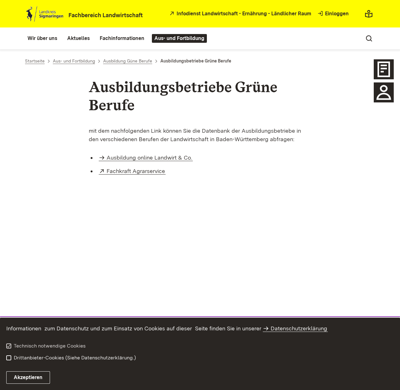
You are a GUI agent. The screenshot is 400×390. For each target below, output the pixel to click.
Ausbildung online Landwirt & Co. (149, 157)
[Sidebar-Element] (384, 69)
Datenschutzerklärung (299, 328)
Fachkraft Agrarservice (136, 171)
